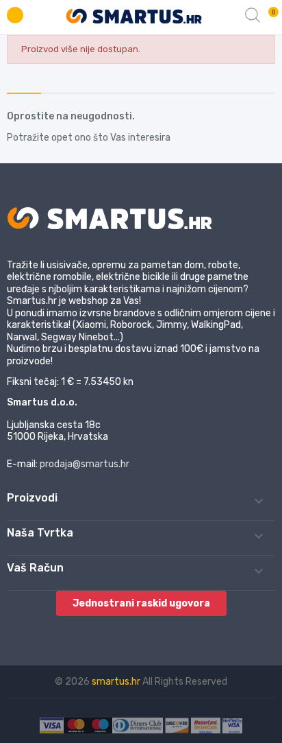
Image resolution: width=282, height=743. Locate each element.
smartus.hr (117, 681)
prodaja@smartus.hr (84, 464)
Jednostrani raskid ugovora (141, 603)
